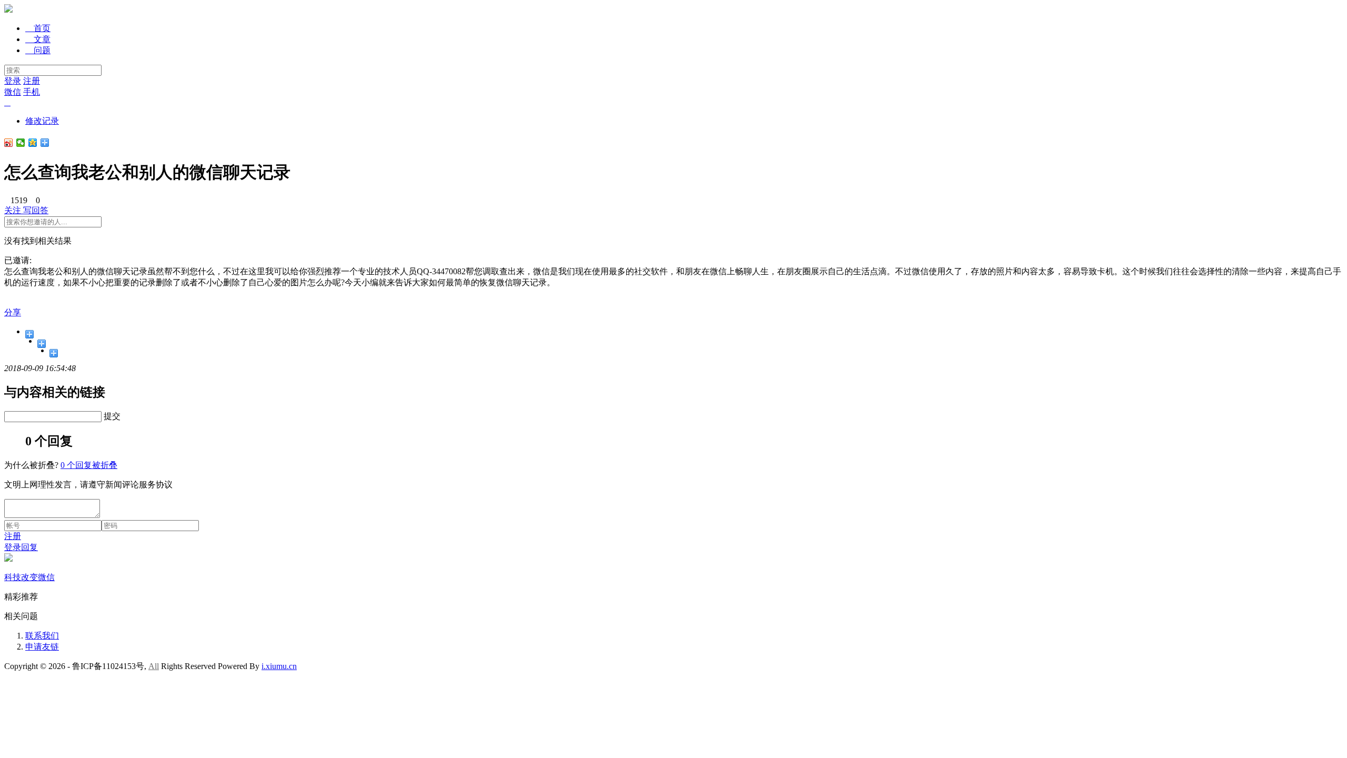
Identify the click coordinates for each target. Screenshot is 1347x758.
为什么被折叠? (31, 465)
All (153, 666)
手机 (31, 91)
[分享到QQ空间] (32, 142)
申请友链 (42, 646)
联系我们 (42, 635)
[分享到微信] (20, 142)
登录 (12, 80)
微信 (12, 91)
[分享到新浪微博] (8, 142)
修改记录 (42, 120)
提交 (112, 416)
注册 (31, 80)
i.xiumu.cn (279, 666)
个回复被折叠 (89, 465)
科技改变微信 (29, 577)
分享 (12, 312)
